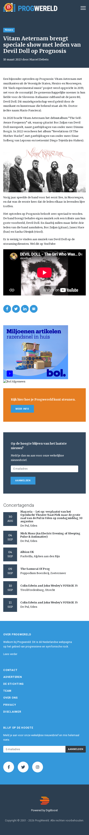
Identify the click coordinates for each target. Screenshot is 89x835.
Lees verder (10, 654)
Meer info (22, 408)
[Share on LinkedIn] (25, 309)
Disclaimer (12, 711)
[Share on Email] (34, 309)
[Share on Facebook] (7, 309)
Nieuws (9, 29)
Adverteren (12, 677)
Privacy (9, 704)
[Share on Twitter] (16, 309)
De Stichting (13, 683)
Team (7, 690)
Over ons (10, 697)
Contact (10, 670)
